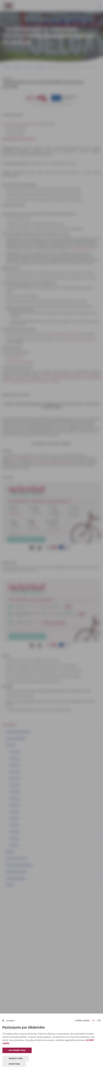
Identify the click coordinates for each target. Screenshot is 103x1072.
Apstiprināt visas (17, 1050)
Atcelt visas (14, 1064)
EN (99, 1020)
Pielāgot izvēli (16, 1058)
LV (93, 1020)
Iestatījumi (10, 1020)
